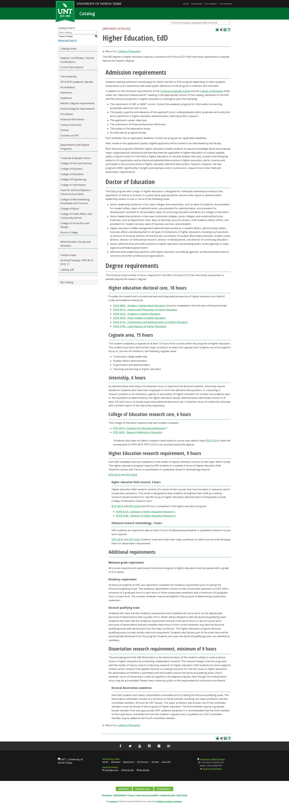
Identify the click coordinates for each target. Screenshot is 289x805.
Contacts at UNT (69, 135)
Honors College (69, 232)
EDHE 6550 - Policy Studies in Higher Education (139, 318)
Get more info (163, 789)
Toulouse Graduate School (75, 158)
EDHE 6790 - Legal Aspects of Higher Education (139, 326)
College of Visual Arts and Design (74, 225)
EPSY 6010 (114, 474)
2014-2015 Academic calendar (76, 82)
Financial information (72, 119)
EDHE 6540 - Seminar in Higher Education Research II (146, 515)
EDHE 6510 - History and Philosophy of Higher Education (145, 309)
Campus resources (70, 124)
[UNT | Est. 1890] (65, 11)
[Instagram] (149, 746)
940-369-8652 (144, 770)
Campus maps (68, 255)
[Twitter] (130, 746)
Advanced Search (67, 40)
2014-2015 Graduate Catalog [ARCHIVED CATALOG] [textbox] (194, 22)
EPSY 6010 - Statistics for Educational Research (139, 428)
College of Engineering (73, 179)
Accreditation (67, 87)
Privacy (131, 795)
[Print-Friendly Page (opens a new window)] (225, 29)
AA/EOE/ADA (120, 795)
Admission (66, 92)
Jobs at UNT (166, 762)
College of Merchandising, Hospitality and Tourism (75, 201)
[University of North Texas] (99, 1)
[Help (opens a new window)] (229, 29)
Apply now (123, 789)
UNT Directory (226, 4)
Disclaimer (107, 795)
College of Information (73, 184)
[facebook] (120, 746)
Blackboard (196, 4)
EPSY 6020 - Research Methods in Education (137, 432)
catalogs (113, 801)
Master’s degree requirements (77, 103)
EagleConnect (210, 4)
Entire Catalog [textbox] (65, 32)
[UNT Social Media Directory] (169, 746)
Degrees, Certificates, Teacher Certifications (77, 60)
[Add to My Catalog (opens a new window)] (217, 29)
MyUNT (186, 4)
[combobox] (201, 22)
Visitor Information (212, 769)
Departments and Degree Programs (74, 146)
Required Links (168, 795)
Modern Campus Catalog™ (169, 801)
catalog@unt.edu (111, 770)
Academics (66, 98)
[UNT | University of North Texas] (74, 761)
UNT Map (155, 762)
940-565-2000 (129, 770)
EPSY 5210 (211, 440)
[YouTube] (140, 746)
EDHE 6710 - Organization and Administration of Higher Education (150, 322)
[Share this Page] (221, 29)
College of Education (72, 174)
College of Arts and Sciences (76, 163)
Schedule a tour (142, 789)
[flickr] (159, 746)
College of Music (69, 208)
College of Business (71, 168)
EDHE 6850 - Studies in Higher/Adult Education (139, 305)
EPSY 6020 (131, 474)
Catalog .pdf (67, 269)
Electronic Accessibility (148, 795)
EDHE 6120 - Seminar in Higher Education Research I (145, 511)
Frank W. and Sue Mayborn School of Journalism (75, 192)
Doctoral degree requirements (77, 108)
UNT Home (182, 795)
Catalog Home (68, 48)
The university (68, 76)
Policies (64, 130)
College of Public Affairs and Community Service (76, 215)
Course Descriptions (71, 67)
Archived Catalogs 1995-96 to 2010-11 (76, 262)
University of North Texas (212, 759)
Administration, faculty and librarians (75, 243)
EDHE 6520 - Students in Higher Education (136, 313)
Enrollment (66, 114)
